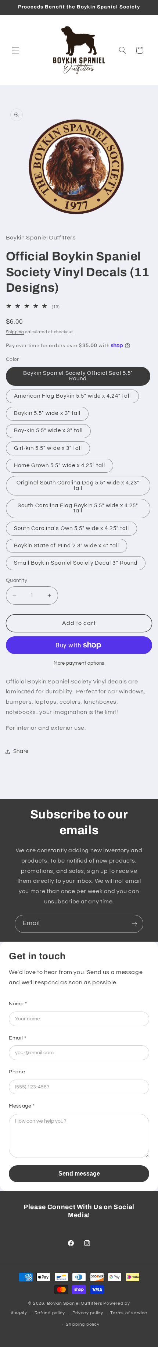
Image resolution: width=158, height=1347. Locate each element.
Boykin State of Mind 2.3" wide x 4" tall (66, 545)
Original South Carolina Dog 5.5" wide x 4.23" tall (78, 485)
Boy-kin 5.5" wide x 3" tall (48, 430)
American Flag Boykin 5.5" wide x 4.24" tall (72, 396)
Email (17, 1038)
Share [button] (21, 751)
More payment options (79, 663)
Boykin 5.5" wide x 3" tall (47, 413)
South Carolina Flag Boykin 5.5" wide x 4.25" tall (78, 508)
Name (18, 1003)
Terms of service (128, 1313)
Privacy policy (87, 1313)
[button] (15, 50)
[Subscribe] (134, 924)
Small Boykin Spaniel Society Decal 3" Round (75, 563)
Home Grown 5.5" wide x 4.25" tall (59, 465)
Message (22, 1106)
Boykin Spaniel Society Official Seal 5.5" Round (78, 375)
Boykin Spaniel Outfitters (74, 1303)
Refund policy (50, 1313)
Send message (79, 1173)
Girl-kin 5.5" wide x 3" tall (48, 448)
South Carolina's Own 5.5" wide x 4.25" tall (71, 528)
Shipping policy (82, 1324)
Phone (17, 1071)
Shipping (15, 332)
